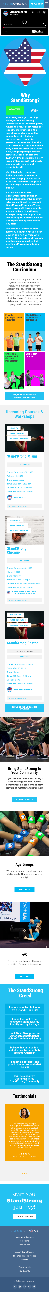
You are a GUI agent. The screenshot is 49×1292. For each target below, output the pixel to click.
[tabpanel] (24, 183)
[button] (22, 1173)
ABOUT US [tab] (14, 109)
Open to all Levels (24, 651)
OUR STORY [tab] (34, 110)
